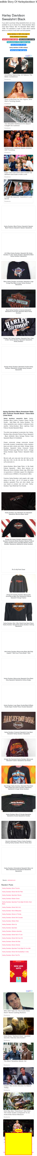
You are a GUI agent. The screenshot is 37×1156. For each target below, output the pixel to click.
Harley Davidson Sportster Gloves (11, 895)
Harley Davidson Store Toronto (11, 888)
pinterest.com (11, 880)
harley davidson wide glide (10, 39)
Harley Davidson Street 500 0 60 (11, 907)
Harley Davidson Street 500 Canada (12, 917)
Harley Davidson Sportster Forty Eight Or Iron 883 (16, 948)
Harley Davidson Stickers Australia (12, 931)
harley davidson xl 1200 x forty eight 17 (18, 34)
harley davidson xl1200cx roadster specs (18, 42)
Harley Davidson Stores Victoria (11, 945)
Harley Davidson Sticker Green (11, 898)
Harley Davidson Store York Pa (11, 955)
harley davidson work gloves (18, 50)
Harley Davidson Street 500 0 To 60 (12, 934)
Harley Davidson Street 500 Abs (11, 941)
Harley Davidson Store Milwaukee (11, 911)
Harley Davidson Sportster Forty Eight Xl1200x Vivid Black (17, 903)
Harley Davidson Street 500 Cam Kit (12, 938)
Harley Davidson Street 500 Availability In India (15, 952)
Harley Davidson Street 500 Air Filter (12, 892)
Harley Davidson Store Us (9, 924)
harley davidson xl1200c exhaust (19, 47)
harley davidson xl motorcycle (18, 37)
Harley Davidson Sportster (9, 928)
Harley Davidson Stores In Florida (11, 914)
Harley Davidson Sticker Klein (10, 921)
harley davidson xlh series (18, 45)
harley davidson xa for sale (26, 39)
